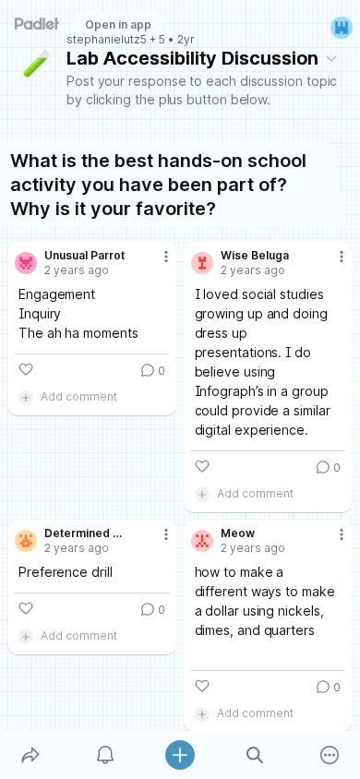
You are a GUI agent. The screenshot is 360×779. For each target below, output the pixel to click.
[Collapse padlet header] (331, 58)
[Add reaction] (26, 369)
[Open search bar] (255, 755)
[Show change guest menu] (341, 27)
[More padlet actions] (330, 755)
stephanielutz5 (106, 39)
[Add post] (179, 755)
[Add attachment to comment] (25, 396)
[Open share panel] (30, 755)
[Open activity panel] (104, 755)
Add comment (79, 396)
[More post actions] (154, 264)
